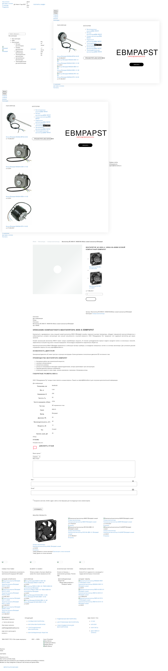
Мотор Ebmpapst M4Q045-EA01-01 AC (68, 63)
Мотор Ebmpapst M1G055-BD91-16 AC (35, 597)
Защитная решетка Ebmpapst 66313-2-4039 (10, 585)
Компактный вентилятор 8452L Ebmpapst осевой (47, 546)
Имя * (32, 479)
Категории (56, 20)
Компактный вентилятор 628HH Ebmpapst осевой (118, 522)
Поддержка (5, 7)
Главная (55, 15)
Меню (56, 11)
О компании (56, 84)
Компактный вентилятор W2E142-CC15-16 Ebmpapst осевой (91, 602)
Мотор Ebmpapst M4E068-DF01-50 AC (68, 77)
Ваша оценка (37, 453)
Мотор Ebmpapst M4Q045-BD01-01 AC (68, 70)
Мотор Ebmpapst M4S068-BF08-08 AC (68, 56)
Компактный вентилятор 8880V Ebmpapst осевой (82, 522)
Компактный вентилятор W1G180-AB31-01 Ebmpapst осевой (83, 533)
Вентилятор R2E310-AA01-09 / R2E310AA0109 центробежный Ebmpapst (37, 590)
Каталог (55, 18)
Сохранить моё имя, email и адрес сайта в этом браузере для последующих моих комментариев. (62, 501)
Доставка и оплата (7, 3)
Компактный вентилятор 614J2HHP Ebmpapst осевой (119, 532)
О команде (5, 5)
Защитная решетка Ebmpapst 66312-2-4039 (10, 594)
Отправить (38, 509)
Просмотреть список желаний (61, 551)
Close (55, 13)
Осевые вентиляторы (53, 241)
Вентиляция (41, 241)
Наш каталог (5, 2)
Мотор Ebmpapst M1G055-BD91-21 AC (35, 602)
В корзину (91, 299)
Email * (33, 488)
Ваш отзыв (36, 458)
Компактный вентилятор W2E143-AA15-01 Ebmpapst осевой (91, 594)
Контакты (56, 87)
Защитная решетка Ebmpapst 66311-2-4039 (10, 602)
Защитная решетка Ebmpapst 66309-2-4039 (10, 611)
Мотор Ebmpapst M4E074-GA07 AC (34, 582)
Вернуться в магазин (11, 667)
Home (34, 241)
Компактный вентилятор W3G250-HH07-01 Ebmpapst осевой (91, 585)
